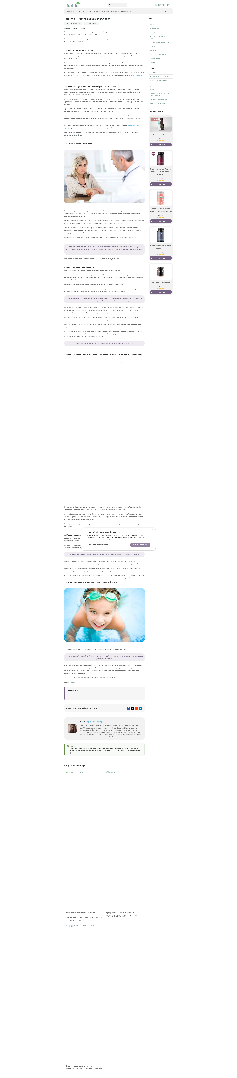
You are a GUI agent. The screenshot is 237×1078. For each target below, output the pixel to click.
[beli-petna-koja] (84, 754)
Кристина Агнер (94, 703)
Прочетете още (114, 540)
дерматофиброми (135, 75)
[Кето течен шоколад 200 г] (161, 265)
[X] (132, 690)
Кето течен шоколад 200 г (161, 282)
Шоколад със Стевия (161, 135)
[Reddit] (137, 690)
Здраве (73, 682)
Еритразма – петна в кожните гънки (122, 894)
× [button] (152, 530)
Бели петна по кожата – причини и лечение (81, 895)
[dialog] (118, 539)
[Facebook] (128, 690)
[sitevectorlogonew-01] (73, 3)
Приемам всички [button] (140, 545)
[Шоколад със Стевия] (161, 118)
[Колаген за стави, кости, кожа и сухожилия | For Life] (161, 192)
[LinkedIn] (141, 690)
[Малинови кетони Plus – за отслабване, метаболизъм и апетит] (161, 152)
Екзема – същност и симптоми (79, 1048)
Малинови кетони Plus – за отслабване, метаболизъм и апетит (160, 172)
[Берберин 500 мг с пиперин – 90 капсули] (161, 229)
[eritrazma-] (124, 754)
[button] (97, 545)
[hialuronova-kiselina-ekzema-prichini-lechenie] (84, 907)
